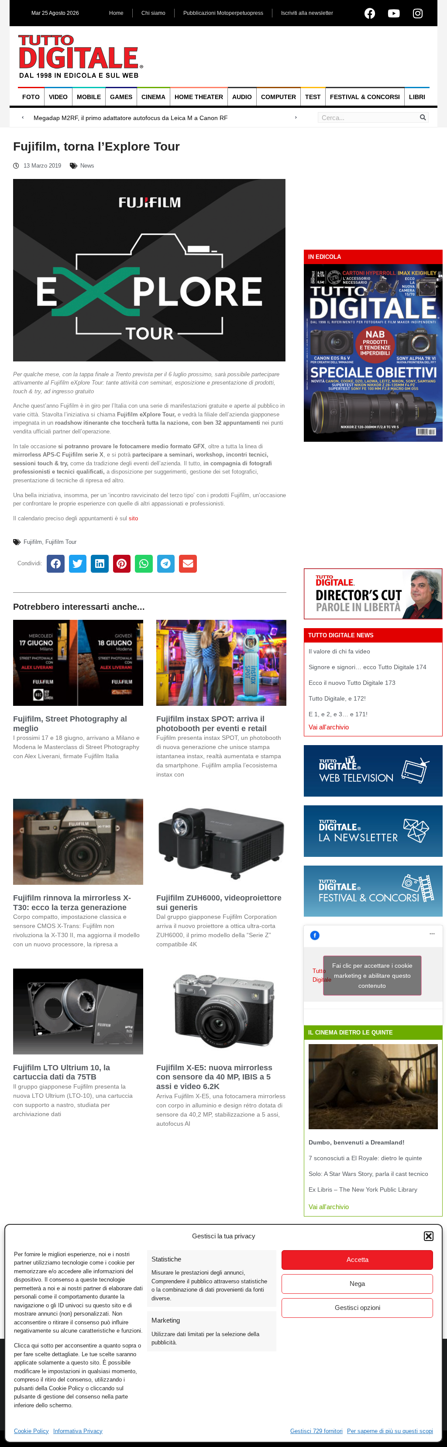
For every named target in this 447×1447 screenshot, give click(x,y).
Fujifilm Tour (60, 542)
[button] (428, 1236)
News (87, 165)
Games (121, 96)
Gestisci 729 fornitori (316, 1431)
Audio (242, 96)
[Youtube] (394, 13)
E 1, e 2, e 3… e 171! (338, 714)
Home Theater (199, 96)
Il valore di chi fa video (339, 651)
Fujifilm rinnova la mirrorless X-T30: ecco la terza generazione (72, 903)
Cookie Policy (31, 1431)
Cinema (153, 96)
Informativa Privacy (78, 1431)
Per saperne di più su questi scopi (390, 1431)
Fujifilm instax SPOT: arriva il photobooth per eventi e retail (211, 724)
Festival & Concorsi (365, 96)
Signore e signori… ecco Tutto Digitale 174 (367, 666)
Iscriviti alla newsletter (307, 13)
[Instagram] (418, 13)
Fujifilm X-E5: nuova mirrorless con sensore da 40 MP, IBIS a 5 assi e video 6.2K (214, 1077)
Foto (31, 96)
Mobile (89, 96)
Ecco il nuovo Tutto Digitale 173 (352, 682)
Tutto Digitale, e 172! (337, 698)
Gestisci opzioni (357, 1307)
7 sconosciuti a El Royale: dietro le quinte (365, 1158)
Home (116, 13)
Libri (417, 96)
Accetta (357, 1259)
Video (58, 96)
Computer (278, 96)
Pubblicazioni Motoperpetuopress (223, 13)
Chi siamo (153, 13)
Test (313, 96)
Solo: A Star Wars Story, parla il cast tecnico (368, 1173)
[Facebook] (370, 13)
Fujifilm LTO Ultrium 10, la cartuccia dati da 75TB (61, 1072)
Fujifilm (33, 542)
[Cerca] (423, 117)
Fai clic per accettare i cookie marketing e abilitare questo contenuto (372, 975)
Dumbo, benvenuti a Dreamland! (357, 1142)
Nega (357, 1283)
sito (133, 518)
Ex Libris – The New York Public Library (363, 1189)
